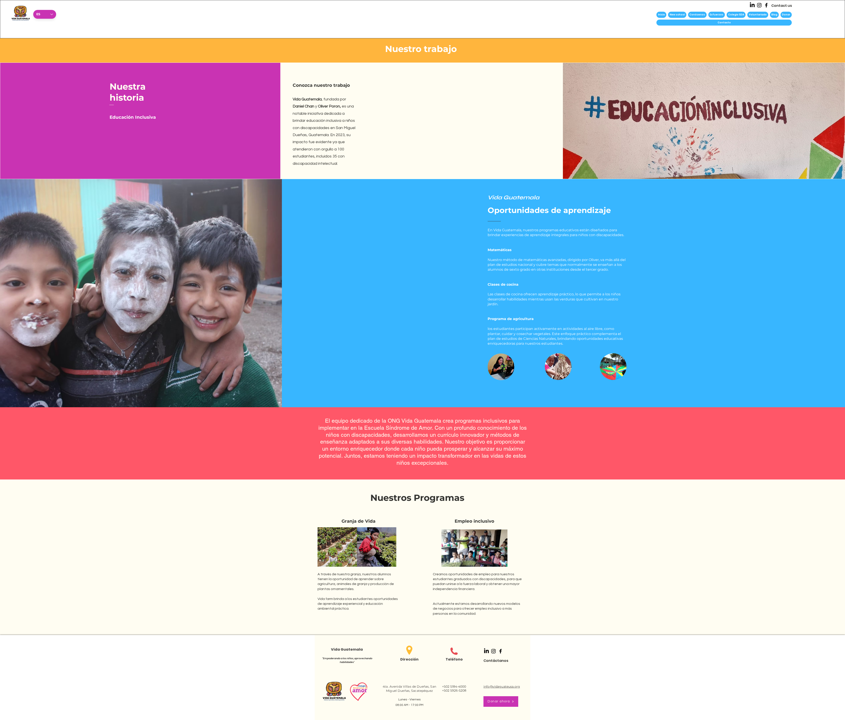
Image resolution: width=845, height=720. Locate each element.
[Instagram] (759, 5)
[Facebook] (766, 5)
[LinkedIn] (752, 5)
